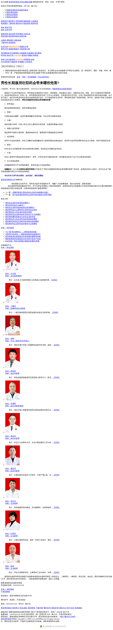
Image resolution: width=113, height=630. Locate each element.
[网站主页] (16, 10)
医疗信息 (70, 608)
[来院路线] (5, 592)
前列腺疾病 (5, 53)
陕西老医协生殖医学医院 (62, 89)
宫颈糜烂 (21, 62)
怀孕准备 (19, 34)
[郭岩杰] (12, 367)
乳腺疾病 (13, 62)
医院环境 (34, 23)
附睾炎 (35, 55)
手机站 (22, 2)
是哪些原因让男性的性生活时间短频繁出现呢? (30, 192)
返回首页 (4, 180)
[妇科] (11, 15)
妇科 (2, 30)
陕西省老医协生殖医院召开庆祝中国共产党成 (23, 239)
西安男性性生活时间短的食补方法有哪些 (21, 224)
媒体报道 (26, 21)
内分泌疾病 (5, 62)
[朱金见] (12, 432)
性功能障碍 (14, 53)
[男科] (11, 12)
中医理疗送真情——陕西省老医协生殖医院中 (23, 234)
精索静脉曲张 (13, 49)
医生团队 (10, 247)
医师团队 (4, 23)
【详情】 (54, 280)
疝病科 (3, 40)
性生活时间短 (43, 77)
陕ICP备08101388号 (67, 617)
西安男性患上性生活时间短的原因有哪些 (21, 219)
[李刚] (12, 335)
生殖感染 (30, 53)
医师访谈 (22, 36)
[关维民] (12, 400)
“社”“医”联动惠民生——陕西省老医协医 (21, 232)
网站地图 (28, 2)
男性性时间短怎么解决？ (15, 205)
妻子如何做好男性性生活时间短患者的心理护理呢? (32, 195)
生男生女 (26, 34)
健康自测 (4, 34)
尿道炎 (24, 55)
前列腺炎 (37, 53)
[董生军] (12, 465)
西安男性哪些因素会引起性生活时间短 (20, 217)
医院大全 (62, 608)
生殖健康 (22, 53)
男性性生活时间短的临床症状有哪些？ (20, 207)
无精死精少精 (24, 49)
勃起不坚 (10, 55)
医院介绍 (11, 180)
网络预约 (10, 40)
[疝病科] (11, 17)
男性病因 (4, 36)
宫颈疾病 (26, 59)
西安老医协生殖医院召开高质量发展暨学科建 (23, 236)
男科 (2, 27)
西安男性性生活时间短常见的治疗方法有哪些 (23, 214)
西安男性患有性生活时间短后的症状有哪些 (22, 221)
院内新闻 (19, 21)
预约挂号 (19, 23)
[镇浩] (12, 562)
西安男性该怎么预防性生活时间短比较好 (21, 210)
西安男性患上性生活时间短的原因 (18, 212)
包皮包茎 (17, 55)
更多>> (3, 228)
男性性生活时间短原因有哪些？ (17, 203)
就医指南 (17, 40)
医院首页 (4, 21)
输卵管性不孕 (13, 47)
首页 (18, 77)
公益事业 (34, 21)
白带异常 (28, 62)
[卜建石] (12, 302)
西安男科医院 (14, 2)
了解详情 (11, 23)
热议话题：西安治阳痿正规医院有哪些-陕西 (22, 241)
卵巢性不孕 (23, 47)
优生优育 (11, 34)
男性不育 (8, 27)
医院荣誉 (26, 23)
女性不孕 (8, 30)
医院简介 (11, 21)
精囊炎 (30, 55)
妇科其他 (19, 59)
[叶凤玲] (12, 530)
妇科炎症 (11, 59)
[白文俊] (12, 270)
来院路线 (11, 43)
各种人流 (4, 59)
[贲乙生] (12, 497)
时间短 (3, 55)
